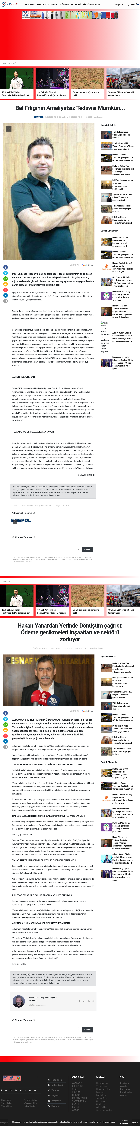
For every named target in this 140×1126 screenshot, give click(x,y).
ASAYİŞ (75, 1110)
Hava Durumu (102, 1083)
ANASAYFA (29, 4)
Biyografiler (125, 1089)
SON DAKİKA (43, 4)
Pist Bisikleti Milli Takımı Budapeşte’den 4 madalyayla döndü (122, 146)
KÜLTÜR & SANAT (91, 4)
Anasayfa (6, 63)
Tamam (125, 1123)
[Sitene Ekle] (36, 1090)
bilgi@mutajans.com (37, 1005)
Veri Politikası (6, 1106)
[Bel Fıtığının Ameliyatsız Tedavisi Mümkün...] (48, 191)
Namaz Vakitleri (103, 1089)
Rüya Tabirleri (126, 1092)
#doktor (66, 505)
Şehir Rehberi (102, 1107)
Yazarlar (55, 1090)
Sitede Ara (124, 1083)
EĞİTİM (75, 1107)
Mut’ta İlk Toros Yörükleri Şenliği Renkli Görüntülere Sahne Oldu (122, 158)
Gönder (87, 549)
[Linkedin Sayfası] (22, 1090)
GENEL (54, 4)
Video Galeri (57, 1085)
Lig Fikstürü (101, 1095)
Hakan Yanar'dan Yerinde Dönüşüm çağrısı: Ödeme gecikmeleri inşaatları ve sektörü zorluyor (122, 311)
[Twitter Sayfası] (7, 1090)
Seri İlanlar (100, 1104)
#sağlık (57, 505)
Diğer (118, 4)
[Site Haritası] (31, 1090)
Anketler (123, 1086)
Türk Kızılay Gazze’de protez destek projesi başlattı (121, 209)
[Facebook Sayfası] (2, 1090)
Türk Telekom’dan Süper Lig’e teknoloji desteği (121, 135)
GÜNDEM (64, 4)
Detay (125, 1121)
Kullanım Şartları (30, 1100)
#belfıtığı (16, 505)
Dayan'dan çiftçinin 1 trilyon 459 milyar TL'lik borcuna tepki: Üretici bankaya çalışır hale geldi (122, 363)
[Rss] (26, 1090)
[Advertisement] (70, 40)
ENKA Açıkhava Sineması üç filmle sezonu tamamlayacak (122, 220)
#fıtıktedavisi (27, 505)
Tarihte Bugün (102, 1098)
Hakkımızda (6, 1100)
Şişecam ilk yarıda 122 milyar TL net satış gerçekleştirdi (122, 197)
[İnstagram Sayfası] (12, 1090)
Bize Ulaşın (56, 1106)
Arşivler (55, 1095)
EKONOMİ (76, 4)
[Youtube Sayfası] (17, 1090)
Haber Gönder (30, 1106)
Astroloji (123, 1095)
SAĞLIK (16, 63)
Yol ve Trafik (101, 1086)
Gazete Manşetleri (104, 1110)
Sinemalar (100, 1101)
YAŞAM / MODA (79, 1101)
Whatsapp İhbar (30, 1103)
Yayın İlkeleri (6, 1103)
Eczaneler (100, 1092)
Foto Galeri (57, 1080)
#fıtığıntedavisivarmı (43, 505)
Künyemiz (56, 1101)
